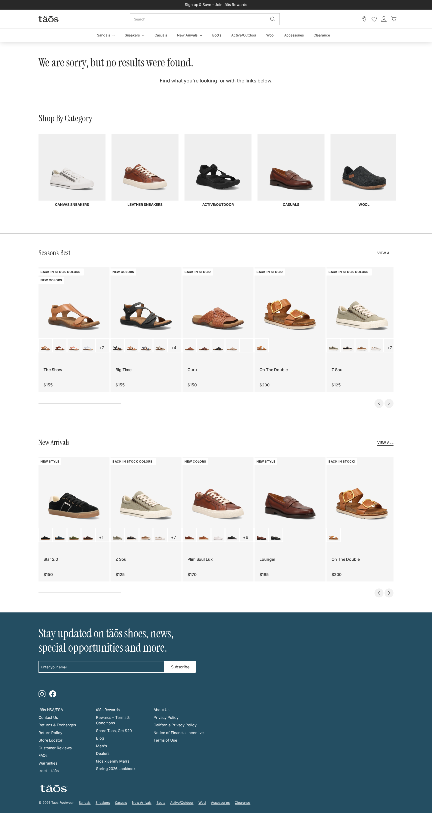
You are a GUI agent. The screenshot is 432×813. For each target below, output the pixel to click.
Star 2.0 (51, 559)
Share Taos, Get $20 (114, 730)
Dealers (103, 753)
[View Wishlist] (374, 19)
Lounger (267, 559)
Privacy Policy (166, 717)
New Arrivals (187, 35)
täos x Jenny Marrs (113, 761)
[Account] (384, 19)
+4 (173, 347)
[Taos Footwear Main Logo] (48, 19)
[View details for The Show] (45, 345)
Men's (101, 746)
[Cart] (393, 19)
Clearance (322, 35)
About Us (162, 709)
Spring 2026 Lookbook (116, 768)
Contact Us (48, 717)
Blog (100, 738)
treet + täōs (48, 770)
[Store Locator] (364, 19)
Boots (217, 35)
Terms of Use (165, 740)
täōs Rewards (108, 709)
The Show (53, 369)
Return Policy (50, 732)
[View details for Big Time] (117, 345)
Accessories (294, 35)
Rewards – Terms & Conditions (113, 720)
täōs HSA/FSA (50, 709)
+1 (101, 537)
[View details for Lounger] (261, 535)
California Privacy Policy (175, 725)
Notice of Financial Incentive (179, 732)
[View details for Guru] (189, 345)
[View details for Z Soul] (333, 345)
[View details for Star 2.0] (45, 535)
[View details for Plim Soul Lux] (189, 535)
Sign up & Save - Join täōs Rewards (216, 4)
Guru (192, 369)
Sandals (104, 35)
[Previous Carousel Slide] (379, 403)
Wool (270, 35)
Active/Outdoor (243, 35)
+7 (101, 347)
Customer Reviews (55, 748)
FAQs (43, 755)
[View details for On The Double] (261, 345)
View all (385, 253)
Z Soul (337, 369)
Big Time (124, 369)
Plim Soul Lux (200, 559)
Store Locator (50, 740)
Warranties (48, 763)
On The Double (274, 369)
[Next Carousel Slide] (389, 403)
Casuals (160, 35)
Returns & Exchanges (57, 725)
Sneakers (133, 35)
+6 (245, 537)
